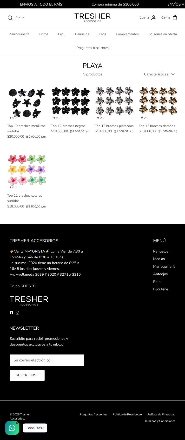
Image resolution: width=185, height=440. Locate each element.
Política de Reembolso (127, 414)
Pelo (156, 281)
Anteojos (160, 274)
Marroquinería (18, 34)
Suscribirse (27, 375)
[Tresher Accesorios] (92, 17)
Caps (102, 34)
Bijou (62, 34)
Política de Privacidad (161, 414)
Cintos (43, 34)
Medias (159, 258)
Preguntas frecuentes (93, 48)
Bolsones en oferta (162, 34)
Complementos (127, 34)
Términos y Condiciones (160, 421)
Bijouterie (160, 289)
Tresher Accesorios (20, 416)
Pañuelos (82, 34)
